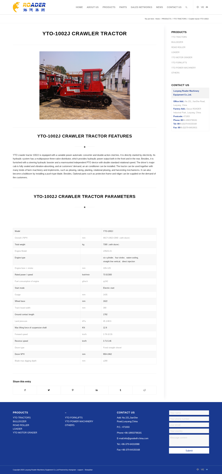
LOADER (175, 52)
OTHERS (175, 73)
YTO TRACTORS (180, 19)
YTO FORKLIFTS (179, 62)
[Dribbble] (198, 7)
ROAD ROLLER (178, 47)
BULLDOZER (177, 42)
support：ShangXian (85, 470)
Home (157, 19)
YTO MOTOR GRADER (181, 57)
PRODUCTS (166, 19)
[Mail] (207, 7)
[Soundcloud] (202, 7)
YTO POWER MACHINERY (183, 68)
